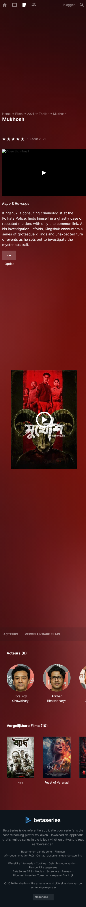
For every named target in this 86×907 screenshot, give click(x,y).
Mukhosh (59, 114)
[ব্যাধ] (20, 757)
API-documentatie (15, 855)
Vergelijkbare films (42, 634)
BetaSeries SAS (22, 871)
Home (6, 114)
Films (18, 114)
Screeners (53, 871)
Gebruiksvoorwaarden (62, 863)
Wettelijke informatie (20, 863)
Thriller (44, 114)
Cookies (41, 863)
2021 (30, 114)
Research (67, 871)
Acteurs (10, 634)
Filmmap (59, 851)
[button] (20, 683)
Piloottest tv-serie (24, 875)
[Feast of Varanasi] (57, 757)
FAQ (31, 855)
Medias (39, 871)
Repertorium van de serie (36, 851)
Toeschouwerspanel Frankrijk (55, 875)
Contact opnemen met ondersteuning (59, 855)
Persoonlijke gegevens (43, 867)
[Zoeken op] (82, 5)
